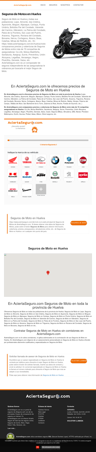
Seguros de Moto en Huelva (53, 375)
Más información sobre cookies (51, 447)
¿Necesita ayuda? (18, 127)
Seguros (53, 5)
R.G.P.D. (41, 414)
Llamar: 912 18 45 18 (74, 417)
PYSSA (40, 418)
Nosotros (65, 5)
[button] (48, 273)
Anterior (44, 145)
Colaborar (41, 420)
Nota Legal (42, 412)
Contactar (78, 5)
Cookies (41, 416)
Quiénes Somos (43, 410)
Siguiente (52, 145)
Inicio (43, 5)
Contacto (41, 423)
